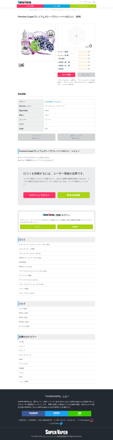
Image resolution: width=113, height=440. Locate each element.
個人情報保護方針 (45, 420)
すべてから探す (24, 326)
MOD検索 (22, 262)
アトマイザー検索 (25, 275)
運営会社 (23, 420)
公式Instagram (84, 420)
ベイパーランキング (83, 6)
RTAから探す (23, 317)
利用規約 (33, 420)
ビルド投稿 (57, 6)
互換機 (21, 368)
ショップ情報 (23, 381)
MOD (21, 359)
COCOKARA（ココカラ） (53, 101)
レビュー (22, 346)
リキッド (47, 10)
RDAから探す (23, 313)
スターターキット (25, 355)
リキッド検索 (23, 289)
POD (20, 377)
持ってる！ (86, 75)
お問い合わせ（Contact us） (65, 420)
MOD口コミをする (25, 266)
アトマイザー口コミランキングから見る (33, 271)
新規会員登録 (73, 195)
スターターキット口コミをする (30, 253)
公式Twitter (55, 423)
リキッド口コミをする (26, 293)
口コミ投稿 (30, 6)
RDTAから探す (24, 322)
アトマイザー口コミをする (28, 280)
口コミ (41, 10)
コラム (21, 373)
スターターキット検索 (26, 249)
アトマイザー (23, 364)
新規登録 (75, 227)
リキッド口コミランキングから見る (31, 284)
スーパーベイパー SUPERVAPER (27, 10)
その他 (21, 342)
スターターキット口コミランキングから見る (34, 244)
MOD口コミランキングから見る (30, 258)
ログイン (38, 227)
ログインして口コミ (39, 195)
